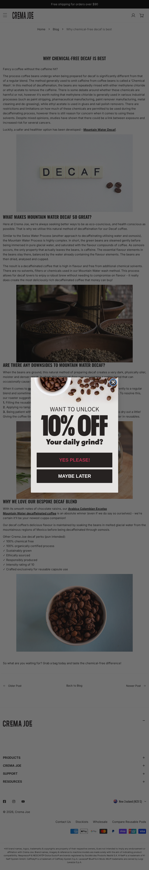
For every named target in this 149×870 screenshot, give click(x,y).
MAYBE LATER (74, 476)
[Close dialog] (113, 382)
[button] (74, 413)
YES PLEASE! (74, 460)
